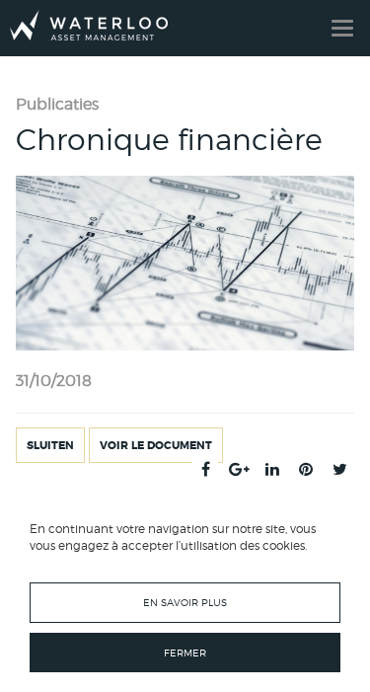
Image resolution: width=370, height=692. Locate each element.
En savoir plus (185, 602)
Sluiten (50, 445)
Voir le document (156, 445)
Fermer (185, 652)
